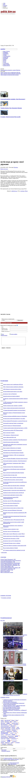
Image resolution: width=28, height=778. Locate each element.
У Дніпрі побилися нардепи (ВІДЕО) (11, 706)
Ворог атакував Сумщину (9, 432)
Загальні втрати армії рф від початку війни (12, 495)
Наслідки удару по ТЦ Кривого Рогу (11, 531)
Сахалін (13, 728)
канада (11, 732)
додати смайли (14, 334)
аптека (2, 721)
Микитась (7, 742)
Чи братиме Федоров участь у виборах (11, 543)
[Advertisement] (14, 29)
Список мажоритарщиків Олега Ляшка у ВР (10, 567)
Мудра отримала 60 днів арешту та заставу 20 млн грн (15, 420)
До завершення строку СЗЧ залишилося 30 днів (13, 519)
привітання (9, 731)
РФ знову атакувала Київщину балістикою (12, 510)
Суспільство (6, 63)
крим (16, 736)
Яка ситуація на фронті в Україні (10, 505)
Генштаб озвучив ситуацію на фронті (11, 396)
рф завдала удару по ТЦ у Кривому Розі (12, 540)
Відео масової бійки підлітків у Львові (11, 707)
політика (22, 191)
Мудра (13, 720)
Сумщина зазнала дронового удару (11, 529)
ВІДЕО (4, 59)
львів (12, 742)
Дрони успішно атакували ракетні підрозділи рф (14, 408)
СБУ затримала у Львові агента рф (10, 435)
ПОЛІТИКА (6, 53)
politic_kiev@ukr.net (12, 764)
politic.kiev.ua (14, 191)
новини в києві (6, 759)
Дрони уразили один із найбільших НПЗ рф (10, 72)
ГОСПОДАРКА (6, 56)
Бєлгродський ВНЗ (6, 729)
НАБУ (8, 738)
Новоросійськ (12, 737)
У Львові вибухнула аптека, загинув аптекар (13, 479)
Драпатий (9, 743)
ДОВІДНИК (3, 557)
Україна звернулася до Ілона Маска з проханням (13, 536)
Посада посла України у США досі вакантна (13, 487)
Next (4, 620)
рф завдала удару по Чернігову (10, 393)
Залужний (15, 724)
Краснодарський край (6, 727)
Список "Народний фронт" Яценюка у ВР (10, 564)
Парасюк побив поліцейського (10, 702)
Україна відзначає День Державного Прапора (11, 108)
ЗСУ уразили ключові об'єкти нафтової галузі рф (14, 550)
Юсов (26, 191)
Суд (16, 732)
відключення (10, 736)
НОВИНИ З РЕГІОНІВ (6, 595)
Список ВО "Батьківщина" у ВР (8, 561)
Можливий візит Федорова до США (11, 538)
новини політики (8, 758)
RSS (4, 3)
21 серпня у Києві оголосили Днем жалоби (10, 116)
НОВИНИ (5, 52)
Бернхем (7, 721)
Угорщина (14, 730)
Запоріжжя (14, 738)
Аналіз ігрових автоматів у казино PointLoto (10, 70)
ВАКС (2, 720)
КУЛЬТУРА (5, 57)
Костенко (14, 740)
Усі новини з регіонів (6, 597)
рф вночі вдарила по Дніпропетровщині (12, 425)
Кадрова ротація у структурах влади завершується (14, 490)
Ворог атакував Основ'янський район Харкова (13, 472)
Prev (1, 620)
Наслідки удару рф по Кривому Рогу (11, 503)
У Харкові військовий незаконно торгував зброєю (14, 410)
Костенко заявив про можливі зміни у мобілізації (14, 485)
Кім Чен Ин (7, 720)
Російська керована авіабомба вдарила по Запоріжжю (15, 416)
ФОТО (4, 60)
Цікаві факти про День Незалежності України (13, 452)
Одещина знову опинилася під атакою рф (12, 450)
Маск (11, 721)
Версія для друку (4, 169)
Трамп (13, 734)
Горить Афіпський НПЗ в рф (9, 437)
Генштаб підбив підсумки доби (10, 475)
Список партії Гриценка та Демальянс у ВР (10, 565)
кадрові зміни (15, 723)
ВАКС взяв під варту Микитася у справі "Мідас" (14, 533)
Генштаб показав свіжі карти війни (11, 442)
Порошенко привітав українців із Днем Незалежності (15, 439)
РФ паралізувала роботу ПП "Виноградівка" (13, 430)
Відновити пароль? (6, 751)
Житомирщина (4, 724)
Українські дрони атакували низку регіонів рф (13, 492)
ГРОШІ (4, 55)
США (8, 723)
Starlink (2, 742)
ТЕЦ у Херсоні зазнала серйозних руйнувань (11, 73)
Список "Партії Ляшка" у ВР (7, 566)
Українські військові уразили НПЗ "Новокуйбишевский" (10, 498)
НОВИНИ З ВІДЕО (5, 697)
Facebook (5, 5)
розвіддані (3, 738)
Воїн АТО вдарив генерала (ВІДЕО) (11, 709)
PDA (4, 4)
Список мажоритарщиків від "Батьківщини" (10, 562)
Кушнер (18, 728)
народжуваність (4, 737)
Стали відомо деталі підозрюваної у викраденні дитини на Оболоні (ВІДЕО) (13, 704)
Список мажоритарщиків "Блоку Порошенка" (11, 560)
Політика (16, 167)
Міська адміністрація (5, 571)
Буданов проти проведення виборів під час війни (14, 418)
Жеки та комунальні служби (7, 572)
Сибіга (10, 724)
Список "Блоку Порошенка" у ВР (8, 559)
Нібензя (15, 731)
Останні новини (4, 380)
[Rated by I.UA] (13, 776)
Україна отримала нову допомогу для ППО (12, 405)
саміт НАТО (7, 728)
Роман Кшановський (14, 762)
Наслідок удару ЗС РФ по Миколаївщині (12, 500)
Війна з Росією (6, 51)
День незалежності (5, 725)
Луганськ (17, 742)
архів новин (4, 552)
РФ (8, 740)
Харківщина (3, 736)
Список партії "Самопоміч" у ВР (8, 568)
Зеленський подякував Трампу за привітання (13, 423)
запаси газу (7, 734)
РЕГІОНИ (5, 58)
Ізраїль (13, 727)
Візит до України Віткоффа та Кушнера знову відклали (15, 458)
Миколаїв (13, 725)
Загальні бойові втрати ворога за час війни (12, 391)
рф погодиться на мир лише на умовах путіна (13, 507)
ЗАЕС (15, 721)
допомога (3, 741)
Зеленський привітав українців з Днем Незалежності (13, 99)
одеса (2, 734)
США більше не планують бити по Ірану (10, 74)
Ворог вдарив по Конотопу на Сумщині (12, 448)
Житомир (3, 723)
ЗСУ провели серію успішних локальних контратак (14, 477)
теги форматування (4, 335)
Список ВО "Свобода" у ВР (7, 570)
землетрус (3, 731)
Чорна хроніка (6, 64)
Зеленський (4, 733)
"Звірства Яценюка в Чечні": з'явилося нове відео (14, 705)
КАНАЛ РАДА (6, 65)
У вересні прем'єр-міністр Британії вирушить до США (15, 428)
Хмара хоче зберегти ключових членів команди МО (14, 545)
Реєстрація (4, 749)
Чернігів (4, 743)
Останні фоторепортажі (6, 617)
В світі (4, 62)
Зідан (16, 720)
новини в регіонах (15, 759)
